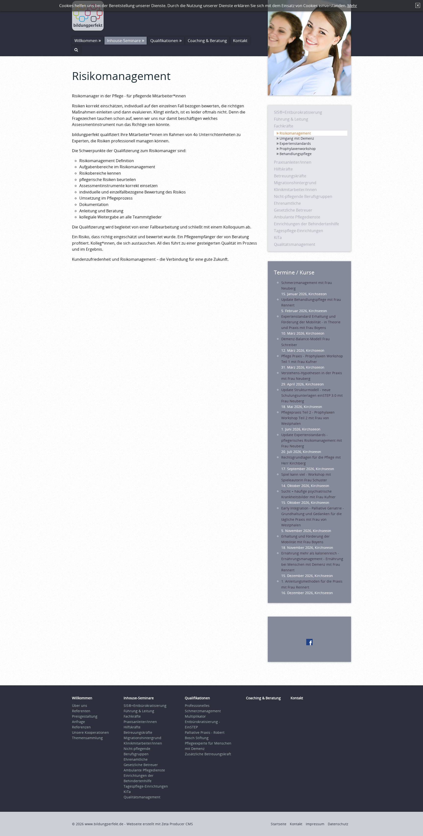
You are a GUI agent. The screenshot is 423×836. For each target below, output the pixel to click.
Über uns (79, 705)
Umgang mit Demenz (297, 138)
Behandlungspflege (296, 153)
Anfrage (78, 721)
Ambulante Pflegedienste (297, 217)
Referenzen (81, 727)
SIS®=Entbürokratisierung (298, 112)
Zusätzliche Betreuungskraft (208, 754)
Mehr (352, 5)
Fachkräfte (283, 126)
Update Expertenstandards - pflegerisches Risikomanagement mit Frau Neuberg (311, 440)
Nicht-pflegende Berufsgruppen (303, 196)
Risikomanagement (295, 133)
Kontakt (240, 40)
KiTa (278, 237)
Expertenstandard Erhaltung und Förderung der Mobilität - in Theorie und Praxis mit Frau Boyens (311, 322)
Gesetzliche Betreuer (293, 210)
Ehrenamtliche (287, 203)
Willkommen (85, 40)
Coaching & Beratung (207, 40)
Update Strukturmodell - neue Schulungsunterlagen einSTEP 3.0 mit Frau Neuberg (312, 395)
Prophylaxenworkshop (298, 148)
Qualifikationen (164, 40)
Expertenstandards (295, 143)
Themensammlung (87, 737)
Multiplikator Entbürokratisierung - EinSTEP (202, 721)
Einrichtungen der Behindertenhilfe (306, 223)
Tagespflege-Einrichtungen (298, 230)
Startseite (278, 824)
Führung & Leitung (291, 119)
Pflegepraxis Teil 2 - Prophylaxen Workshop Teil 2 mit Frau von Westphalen (308, 418)
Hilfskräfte (283, 169)
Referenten (81, 711)
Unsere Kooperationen (90, 732)
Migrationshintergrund (295, 182)
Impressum (315, 824)
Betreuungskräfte (290, 176)
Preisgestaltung (84, 716)
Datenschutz (338, 824)
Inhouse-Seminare (124, 40)
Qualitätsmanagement (294, 244)
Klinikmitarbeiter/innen (295, 189)
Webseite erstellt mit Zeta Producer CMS (160, 824)
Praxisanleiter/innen (292, 162)
